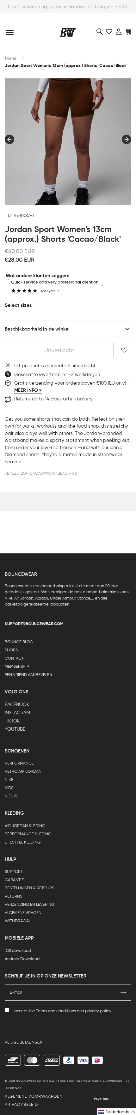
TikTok (12, 721)
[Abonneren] (123, 992)
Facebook (17, 704)
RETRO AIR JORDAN (23, 771)
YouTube (15, 729)
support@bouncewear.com (34, 623)
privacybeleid (21, 1104)
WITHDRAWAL (18, 920)
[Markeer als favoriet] (124, 350)
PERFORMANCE (19, 763)
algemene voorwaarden (34, 1096)
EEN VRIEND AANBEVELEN (28, 674)
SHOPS (11, 650)
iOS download (18, 950)
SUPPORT (14, 871)
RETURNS (13, 896)
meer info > (28, 390)
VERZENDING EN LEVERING (29, 904)
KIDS (9, 787)
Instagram (17, 713)
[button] (116, 1111)
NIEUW (11, 796)
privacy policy (98, 1010)
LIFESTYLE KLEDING (22, 842)
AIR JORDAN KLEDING (25, 825)
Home (10, 58)
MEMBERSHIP (17, 666)
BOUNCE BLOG (19, 641)
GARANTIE (14, 879)
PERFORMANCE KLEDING (28, 834)
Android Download (22, 958)
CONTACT (14, 658)
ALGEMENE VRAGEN (23, 912)
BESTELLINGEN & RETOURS (29, 888)
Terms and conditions (56, 1010)
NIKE (9, 779)
